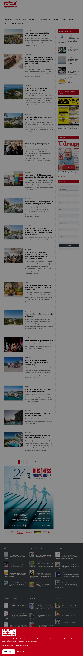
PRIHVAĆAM (8, 652)
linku (35, 641)
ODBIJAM (20, 652)
